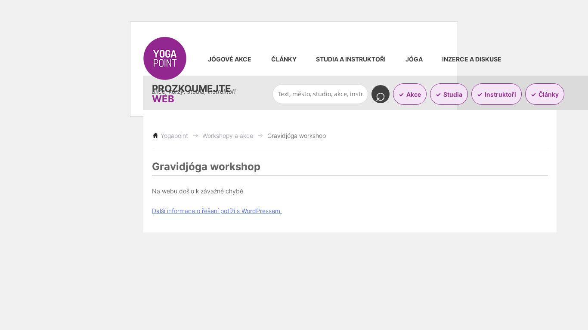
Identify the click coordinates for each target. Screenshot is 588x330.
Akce (413, 94)
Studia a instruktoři (351, 59)
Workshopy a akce (227, 135)
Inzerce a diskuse (471, 59)
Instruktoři (500, 94)
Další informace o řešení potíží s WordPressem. (217, 210)
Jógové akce (229, 59)
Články (284, 59)
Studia (452, 94)
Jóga (414, 59)
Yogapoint (174, 135)
